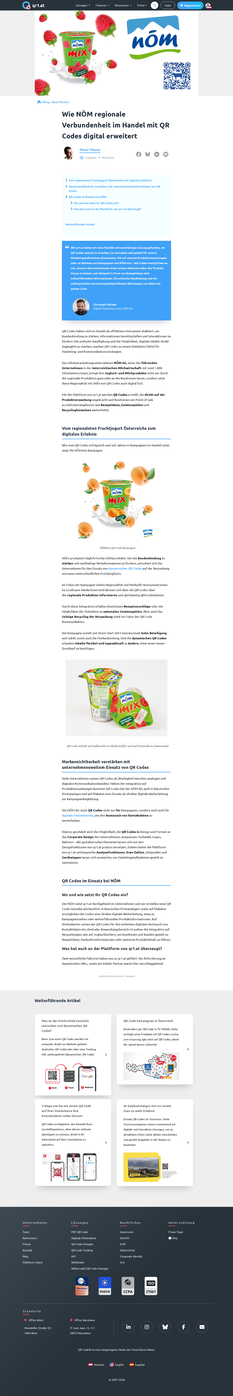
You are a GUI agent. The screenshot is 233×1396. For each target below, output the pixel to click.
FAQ (174, 1238)
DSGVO (124, 1238)
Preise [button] (141, 5)
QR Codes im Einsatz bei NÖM (88, 197)
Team (26, 1231)
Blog (46, 102)
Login (167, 5)
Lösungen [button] (82, 5)
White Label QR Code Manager (90, 1268)
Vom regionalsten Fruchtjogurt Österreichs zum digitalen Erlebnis (110, 180)
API (73, 1256)
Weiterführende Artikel (80, 224)
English (119, 1364)
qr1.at (38, 5)
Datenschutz (127, 1250)
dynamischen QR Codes (125, 568)
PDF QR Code (79, 1231)
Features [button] (101, 5)
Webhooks (77, 1262)
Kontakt (27, 1250)
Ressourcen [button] (122, 5)
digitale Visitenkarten (77, 815)
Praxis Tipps (176, 1231)
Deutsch (99, 1364)
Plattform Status (33, 1262)
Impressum (126, 1231)
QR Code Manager (82, 1244)
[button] (190, 5)
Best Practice (60, 102)
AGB (122, 1244)
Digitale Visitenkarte (83, 1238)
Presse (27, 1244)
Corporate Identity (131, 1256)
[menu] (208, 5)
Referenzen (30, 1238)
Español (139, 1364)
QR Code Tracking (82, 1250)
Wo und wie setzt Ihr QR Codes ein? (96, 203)
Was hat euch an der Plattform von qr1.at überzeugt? (107, 209)
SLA (122, 1262)
